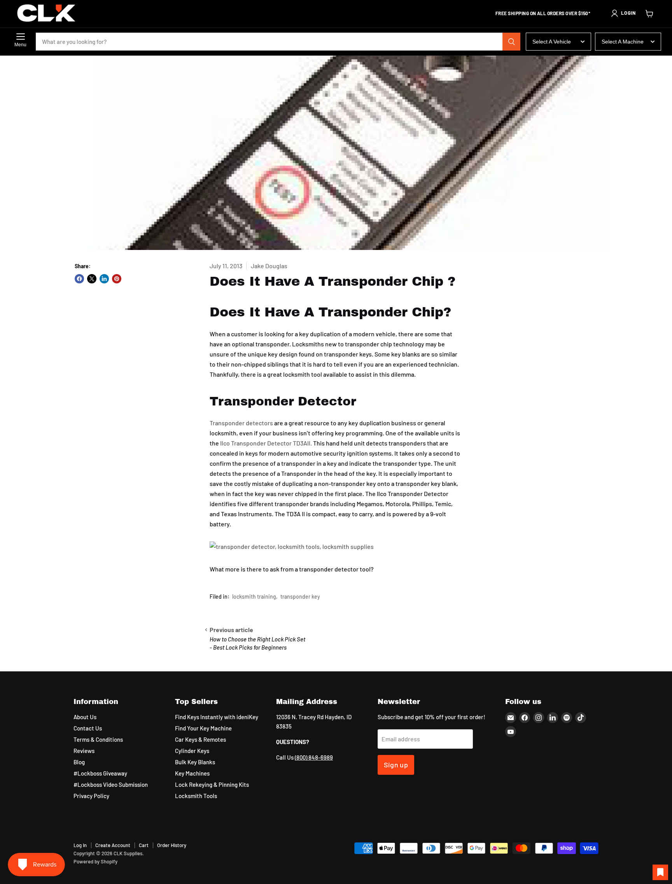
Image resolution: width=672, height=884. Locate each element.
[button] (623, 13)
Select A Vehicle (551, 41)
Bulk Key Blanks (195, 761)
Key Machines (192, 773)
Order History (171, 845)
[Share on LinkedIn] (104, 278)
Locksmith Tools (196, 795)
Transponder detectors (241, 422)
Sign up (396, 764)
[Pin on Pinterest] (116, 278)
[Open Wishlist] (660, 872)
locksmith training (254, 596)
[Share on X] (91, 278)
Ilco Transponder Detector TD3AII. (266, 443)
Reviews (84, 750)
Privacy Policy (91, 795)
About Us (85, 716)
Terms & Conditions (98, 739)
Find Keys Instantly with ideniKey (216, 716)
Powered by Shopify (95, 861)
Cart (144, 845)
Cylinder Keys (192, 750)
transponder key (300, 596)
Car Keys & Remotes (200, 739)
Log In (80, 845)
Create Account (112, 845)
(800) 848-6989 (314, 757)
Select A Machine (623, 41)
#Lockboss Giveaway (100, 773)
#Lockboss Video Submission (111, 784)
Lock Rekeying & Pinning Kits (212, 784)
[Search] (511, 42)
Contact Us (88, 728)
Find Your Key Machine (203, 728)
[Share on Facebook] (79, 278)
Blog (79, 761)
